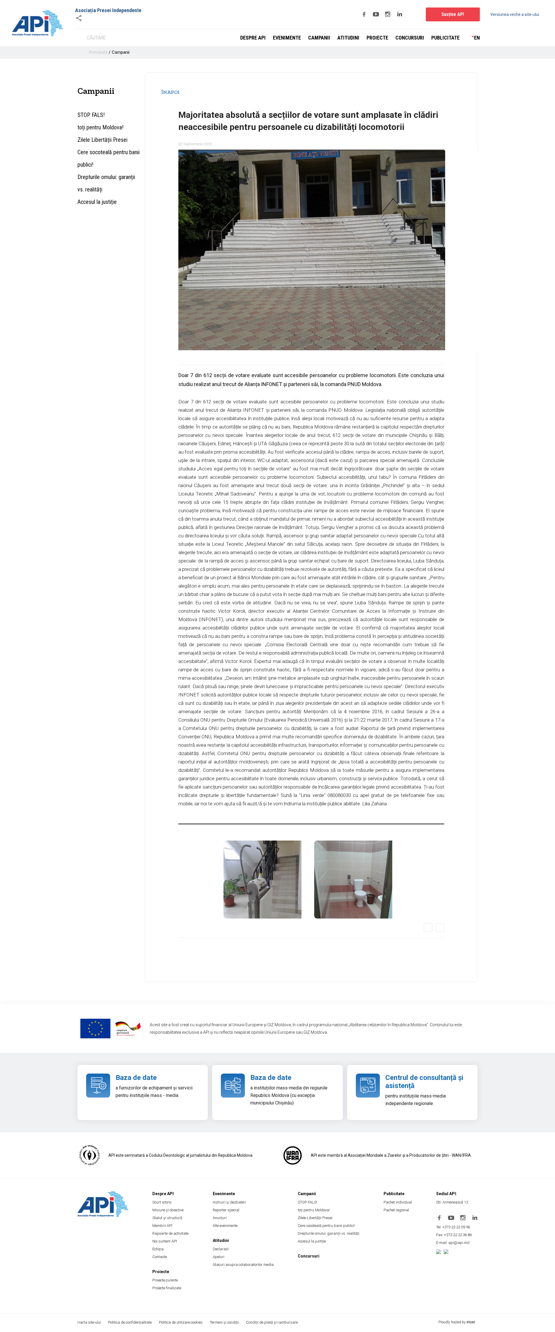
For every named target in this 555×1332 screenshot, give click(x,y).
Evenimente (287, 38)
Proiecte (377, 38)
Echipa (158, 1249)
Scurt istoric (162, 1202)
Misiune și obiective (168, 1210)
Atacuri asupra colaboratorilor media (243, 1264)
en (477, 38)
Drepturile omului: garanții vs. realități (106, 183)
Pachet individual (398, 1202)
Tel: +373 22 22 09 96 (453, 1227)
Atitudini (348, 38)
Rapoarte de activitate (170, 1233)
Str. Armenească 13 (452, 1202)
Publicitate (445, 38)
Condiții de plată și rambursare (272, 1322)
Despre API (253, 38)
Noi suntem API (164, 1241)
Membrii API (162, 1225)
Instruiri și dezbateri (229, 1202)
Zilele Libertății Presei (102, 139)
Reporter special (226, 1210)
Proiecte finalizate (166, 1288)
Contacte (159, 1257)
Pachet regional (396, 1210)
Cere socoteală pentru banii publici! (108, 158)
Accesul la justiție (97, 201)
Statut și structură (167, 1218)
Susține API (452, 14)
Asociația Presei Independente (108, 10)
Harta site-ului (89, 1322)
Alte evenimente (225, 1225)
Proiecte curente (165, 1280)
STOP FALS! (91, 114)
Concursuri (409, 38)
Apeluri (218, 1257)
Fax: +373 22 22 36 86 (454, 1235)
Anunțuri (220, 1218)
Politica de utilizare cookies (181, 1322)
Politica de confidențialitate (130, 1322)
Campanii (319, 38)
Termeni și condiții (224, 1322)
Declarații (221, 1249)
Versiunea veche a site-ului (514, 14)
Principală (98, 52)
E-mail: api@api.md (452, 1242)
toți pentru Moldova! (100, 127)
